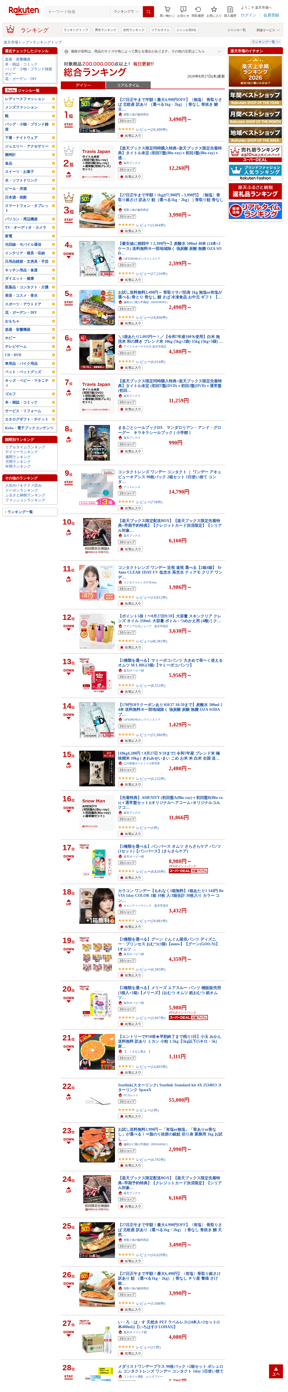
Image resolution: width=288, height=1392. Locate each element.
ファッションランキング (25, 500)
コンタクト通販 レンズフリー (143, 1376)
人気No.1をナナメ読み (23, 485)
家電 (8, 236)
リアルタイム (160, 30)
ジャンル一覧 (236, 30)
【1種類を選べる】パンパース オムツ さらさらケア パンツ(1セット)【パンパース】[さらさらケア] (169, 848)
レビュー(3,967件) (150, 1018)
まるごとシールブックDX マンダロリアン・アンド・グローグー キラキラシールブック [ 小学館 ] (169, 429)
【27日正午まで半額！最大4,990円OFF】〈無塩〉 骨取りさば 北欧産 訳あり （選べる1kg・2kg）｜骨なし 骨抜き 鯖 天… (170, 104)
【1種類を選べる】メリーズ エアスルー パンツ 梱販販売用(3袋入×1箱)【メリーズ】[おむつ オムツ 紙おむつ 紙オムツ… (169, 992)
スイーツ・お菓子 (19, 172)
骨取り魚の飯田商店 (136, 114)
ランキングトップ (76, 30)
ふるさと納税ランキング (25, 495)
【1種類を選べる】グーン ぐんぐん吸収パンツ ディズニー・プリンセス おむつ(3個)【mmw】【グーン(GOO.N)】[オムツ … (169, 944)
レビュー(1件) (147, 828)
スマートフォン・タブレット (27, 208)
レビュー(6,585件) (150, 969)
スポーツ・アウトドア (23, 304)
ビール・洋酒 (16, 189)
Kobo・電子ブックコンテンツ (29, 428)
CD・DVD (13, 355)
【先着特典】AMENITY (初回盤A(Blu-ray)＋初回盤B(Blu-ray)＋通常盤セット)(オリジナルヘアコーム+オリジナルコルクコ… (170, 802)
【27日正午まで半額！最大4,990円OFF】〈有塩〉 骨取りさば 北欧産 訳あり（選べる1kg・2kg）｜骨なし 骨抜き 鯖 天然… (170, 1229)
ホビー (10, 74)
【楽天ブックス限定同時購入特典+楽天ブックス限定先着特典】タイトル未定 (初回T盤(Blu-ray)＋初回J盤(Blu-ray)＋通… (170, 153)
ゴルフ (10, 394)
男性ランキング (105, 30)
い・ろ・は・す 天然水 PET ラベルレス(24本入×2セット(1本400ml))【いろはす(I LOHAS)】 (169, 1324)
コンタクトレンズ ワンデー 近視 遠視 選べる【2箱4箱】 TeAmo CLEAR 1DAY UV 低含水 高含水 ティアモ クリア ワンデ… (170, 572)
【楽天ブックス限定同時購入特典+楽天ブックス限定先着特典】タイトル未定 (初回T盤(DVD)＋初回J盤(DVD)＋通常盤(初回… (170, 386)
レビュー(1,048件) (150, 1303)
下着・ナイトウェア (21, 138)
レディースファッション (25, 99)
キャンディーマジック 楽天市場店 (146, 905)
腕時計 (10, 155)
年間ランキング (18, 466)
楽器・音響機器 (17, 59)
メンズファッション (21, 107)
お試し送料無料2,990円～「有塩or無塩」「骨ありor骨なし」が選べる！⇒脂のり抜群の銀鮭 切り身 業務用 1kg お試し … (170, 1134)
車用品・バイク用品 (21, 363)
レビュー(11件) (148, 1347)
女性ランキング (134, 30)
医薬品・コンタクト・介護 (27, 287)
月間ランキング (18, 462)
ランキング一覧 (20, 512)
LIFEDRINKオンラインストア (142, 258)
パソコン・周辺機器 (21, 219)
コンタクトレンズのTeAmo (140, 582)
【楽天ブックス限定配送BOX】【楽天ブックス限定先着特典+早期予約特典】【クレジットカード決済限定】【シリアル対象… (170, 525)
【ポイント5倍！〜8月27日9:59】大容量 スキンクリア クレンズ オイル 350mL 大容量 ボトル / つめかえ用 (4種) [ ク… (169, 618)
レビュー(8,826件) (150, 871)
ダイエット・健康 (19, 278)
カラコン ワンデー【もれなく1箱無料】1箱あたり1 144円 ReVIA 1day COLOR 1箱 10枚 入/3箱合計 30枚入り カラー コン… (171, 895)
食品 (8, 163)
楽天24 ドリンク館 (135, 1332)
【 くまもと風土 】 (138, 1051)
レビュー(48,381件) (151, 641)
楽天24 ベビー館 (134, 670)
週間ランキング (18, 457)
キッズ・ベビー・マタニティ (27, 382)
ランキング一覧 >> (266, 42)
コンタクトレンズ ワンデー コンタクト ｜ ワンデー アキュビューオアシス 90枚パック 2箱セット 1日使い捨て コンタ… (169, 477)
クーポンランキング (21, 490)
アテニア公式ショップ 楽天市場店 (146, 626)
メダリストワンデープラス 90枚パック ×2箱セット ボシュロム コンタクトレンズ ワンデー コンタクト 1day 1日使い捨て (171, 1368)
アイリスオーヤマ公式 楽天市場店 (145, 346)
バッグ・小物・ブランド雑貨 (28, 69)
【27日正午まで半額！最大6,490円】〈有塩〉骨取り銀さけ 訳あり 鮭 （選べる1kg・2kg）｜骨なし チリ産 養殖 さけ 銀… (169, 1278)
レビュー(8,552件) (150, 685)
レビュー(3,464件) (150, 225)
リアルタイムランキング (25, 447)
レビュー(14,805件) (151, 1067)
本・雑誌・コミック (21, 64)
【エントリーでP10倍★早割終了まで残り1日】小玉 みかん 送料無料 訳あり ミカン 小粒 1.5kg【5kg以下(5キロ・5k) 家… (169, 1041)
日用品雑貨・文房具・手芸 (27, 261)
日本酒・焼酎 (16, 197)
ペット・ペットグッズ (23, 372)
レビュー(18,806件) (151, 317)
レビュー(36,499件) (151, 129)
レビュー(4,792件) (150, 1159)
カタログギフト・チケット (27, 419)
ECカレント (131, 1095)
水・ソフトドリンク (21, 180)
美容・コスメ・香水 (21, 295)
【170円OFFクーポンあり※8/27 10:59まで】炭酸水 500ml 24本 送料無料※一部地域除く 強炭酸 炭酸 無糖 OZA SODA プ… (170, 709)
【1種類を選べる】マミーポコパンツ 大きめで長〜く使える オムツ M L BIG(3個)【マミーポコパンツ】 (170, 662)
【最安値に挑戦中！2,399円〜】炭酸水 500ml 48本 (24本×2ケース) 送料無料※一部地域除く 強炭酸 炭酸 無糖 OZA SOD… (170, 248)
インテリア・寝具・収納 (25, 253)
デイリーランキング (21, 452)
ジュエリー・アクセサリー (27, 146)
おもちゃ (12, 321)
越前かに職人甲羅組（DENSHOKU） (146, 302)
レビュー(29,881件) (151, 921)
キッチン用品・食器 (21, 270)
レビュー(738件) (149, 502)
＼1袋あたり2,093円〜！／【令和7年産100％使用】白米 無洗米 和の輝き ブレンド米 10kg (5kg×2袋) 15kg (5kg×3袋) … (170, 339)
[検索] (148, 11)
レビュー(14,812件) (151, 597)
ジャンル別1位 (186, 30)
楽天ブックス (132, 163)
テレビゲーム (16, 346)
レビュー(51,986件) (151, 735)
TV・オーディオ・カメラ (25, 227)
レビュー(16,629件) (151, 1255)
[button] (183, 12)
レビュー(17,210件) (151, 274)
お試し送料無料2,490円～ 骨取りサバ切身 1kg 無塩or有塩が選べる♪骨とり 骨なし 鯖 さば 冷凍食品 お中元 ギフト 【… (170, 294)
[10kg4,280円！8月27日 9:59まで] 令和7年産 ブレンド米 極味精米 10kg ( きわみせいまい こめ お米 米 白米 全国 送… (169, 755)
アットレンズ (132, 487)
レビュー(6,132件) (150, 779)
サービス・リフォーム (23, 411)
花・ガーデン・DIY (21, 79)
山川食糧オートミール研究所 (142, 763)
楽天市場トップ (16, 42)
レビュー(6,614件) (150, 362)
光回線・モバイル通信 (23, 244)
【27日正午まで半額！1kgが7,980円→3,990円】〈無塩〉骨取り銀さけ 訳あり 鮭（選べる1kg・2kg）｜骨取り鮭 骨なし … (171, 200)
